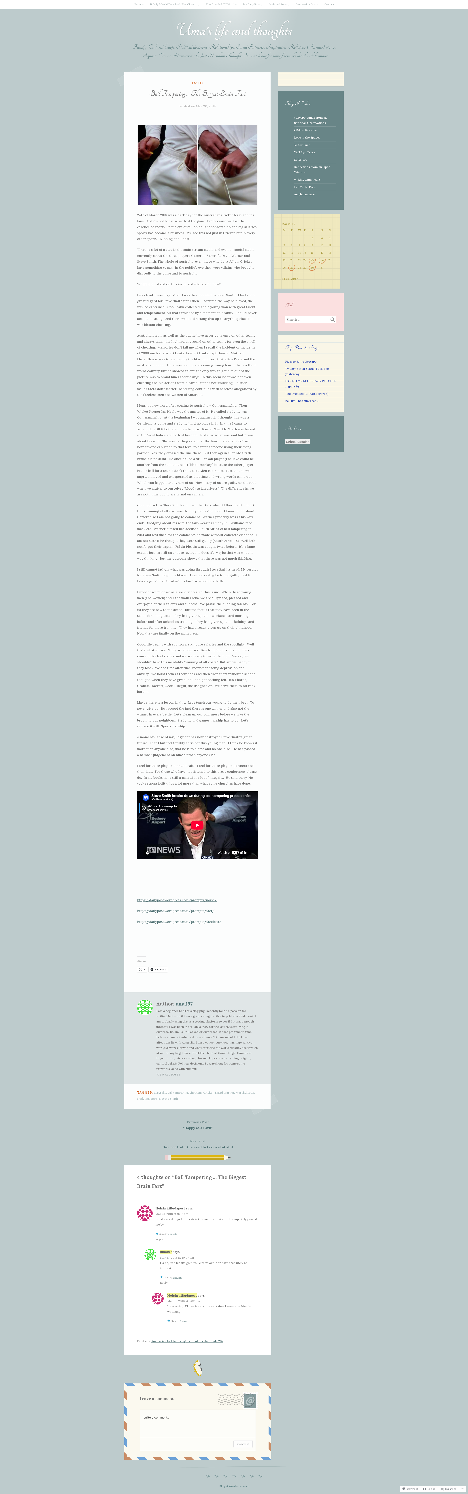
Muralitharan (245, 1092)
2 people (172, 1233)
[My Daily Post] (234, 1475)
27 (291, 267)
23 (312, 260)
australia (160, 1092)
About (137, 4)
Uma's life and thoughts (234, 30)
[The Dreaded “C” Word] (225, 1475)
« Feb (285, 278)
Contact (329, 4)
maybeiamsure (304, 194)
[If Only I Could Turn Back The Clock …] (216, 1475)
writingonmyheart (307, 179)
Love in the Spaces (307, 137)
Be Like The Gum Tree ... (302, 401)
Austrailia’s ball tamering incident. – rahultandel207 (187, 1341)
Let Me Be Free (305, 187)
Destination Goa (306, 4)
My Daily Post (251, 4)
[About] (207, 1475)
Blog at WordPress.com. (234, 1486)
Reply (159, 1239)
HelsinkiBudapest (170, 1208)
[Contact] (260, 1475)
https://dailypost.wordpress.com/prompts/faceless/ (179, 922)
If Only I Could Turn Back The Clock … (173, 4)
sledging (143, 1098)
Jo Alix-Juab (302, 145)
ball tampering (178, 1092)
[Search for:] (310, 319)
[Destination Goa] (251, 1475)
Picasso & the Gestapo (301, 361)
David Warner (224, 1092)
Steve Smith (169, 1098)
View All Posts (168, 1074)
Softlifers (300, 159)
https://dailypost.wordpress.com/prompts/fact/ (175, 911)
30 (312, 267)
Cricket (208, 1092)
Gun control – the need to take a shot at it (198, 1144)
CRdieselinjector (305, 130)
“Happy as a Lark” (198, 1125)
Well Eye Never (304, 152)
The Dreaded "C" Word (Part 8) (306, 393)
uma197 (184, 1004)
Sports (197, 83)
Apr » (295, 278)
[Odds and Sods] (243, 1475)
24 (322, 260)
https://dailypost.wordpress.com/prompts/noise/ (177, 900)
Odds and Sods (278, 4)
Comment (243, 1444)
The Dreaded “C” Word (220, 4)
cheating (196, 1092)
